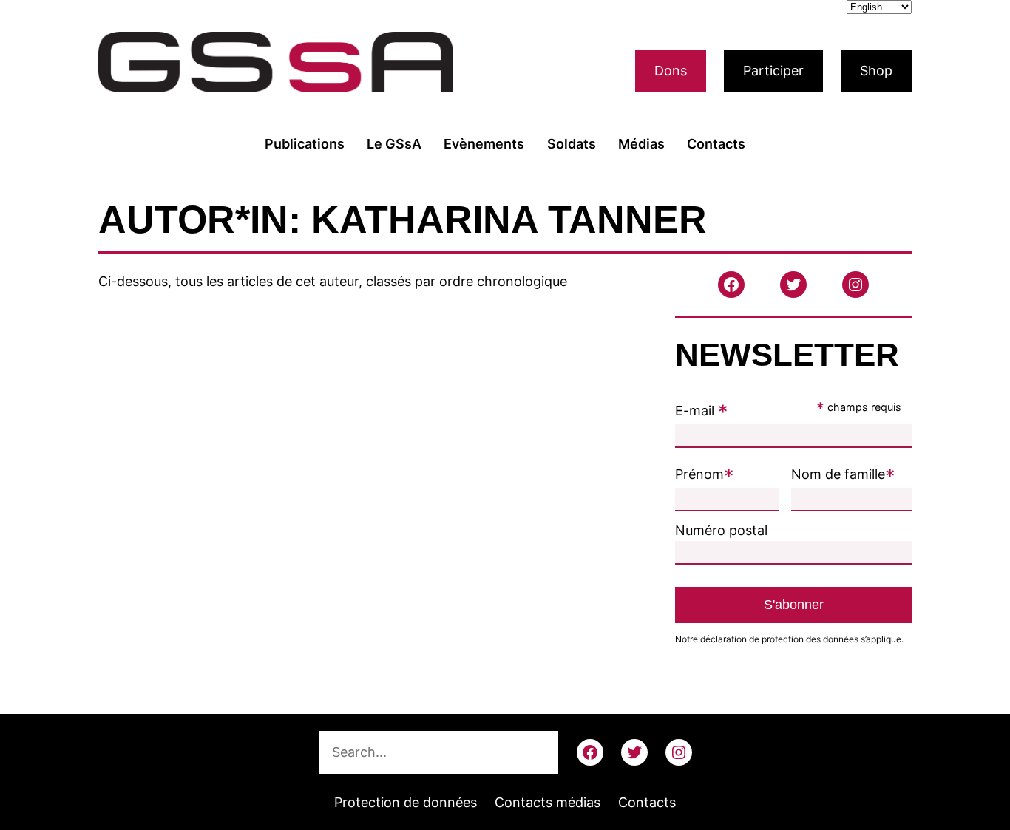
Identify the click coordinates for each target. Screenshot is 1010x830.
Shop (876, 70)
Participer (773, 70)
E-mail (701, 410)
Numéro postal (721, 530)
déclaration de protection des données (779, 638)
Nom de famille (843, 474)
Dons (670, 70)
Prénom (704, 474)
